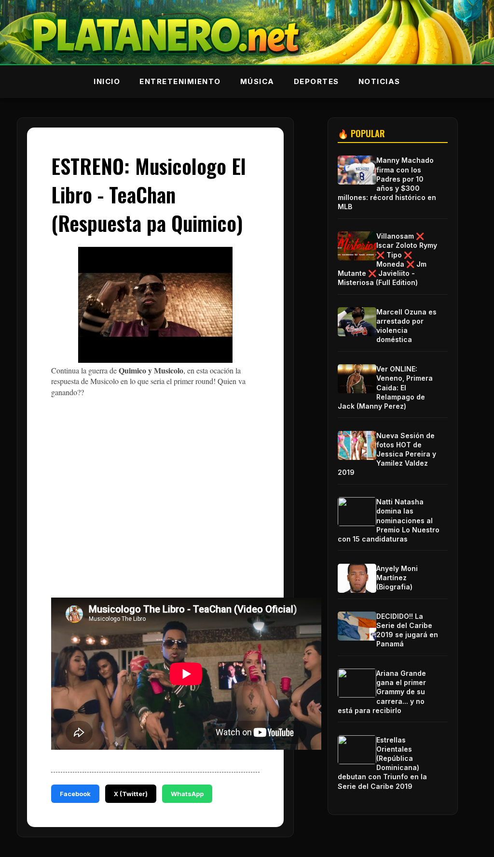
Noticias (379, 81)
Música (257, 81)
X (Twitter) (131, 794)
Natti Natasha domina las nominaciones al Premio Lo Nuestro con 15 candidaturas (388, 520)
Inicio (107, 81)
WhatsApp (187, 794)
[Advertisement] (237, 519)
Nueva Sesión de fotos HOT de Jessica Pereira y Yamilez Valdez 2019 (387, 454)
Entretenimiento (180, 81)
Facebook (75, 794)
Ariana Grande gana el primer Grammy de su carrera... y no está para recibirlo (382, 691)
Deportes (316, 81)
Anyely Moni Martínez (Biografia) (397, 577)
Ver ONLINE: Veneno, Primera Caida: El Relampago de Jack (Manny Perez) (385, 387)
